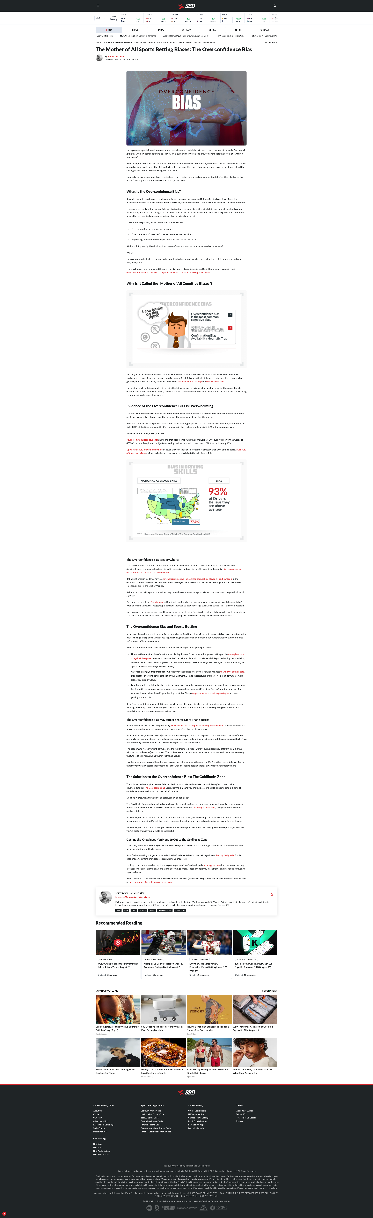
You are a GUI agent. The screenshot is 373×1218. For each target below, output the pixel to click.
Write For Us (99, 1128)
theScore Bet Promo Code (152, 1114)
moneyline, (233, 654)
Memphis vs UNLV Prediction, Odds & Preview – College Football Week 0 (163, 965)
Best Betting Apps (196, 1124)
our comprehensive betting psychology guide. (151, 882)
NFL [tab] (162, 30)
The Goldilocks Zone (154, 787)
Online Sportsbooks (197, 1110)
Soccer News (106, 959)
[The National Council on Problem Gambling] (218, 1208)
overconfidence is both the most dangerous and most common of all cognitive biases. (168, 272)
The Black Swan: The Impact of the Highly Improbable (197, 725)
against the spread (143, 658)
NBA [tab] (214, 30)
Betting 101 (241, 1114)
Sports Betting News (246, 959)
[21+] (149, 1208)
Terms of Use (191, 1165)
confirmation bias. (215, 381)
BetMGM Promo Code (151, 1110)
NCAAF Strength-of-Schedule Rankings (138, 35)
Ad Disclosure (271, 42)
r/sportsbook (156, 602)
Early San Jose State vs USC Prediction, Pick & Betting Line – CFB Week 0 (208, 967)
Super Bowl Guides (244, 1110)
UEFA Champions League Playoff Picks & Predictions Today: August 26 (118, 965)
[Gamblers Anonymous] (203, 1208)
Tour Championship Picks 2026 (229, 35)
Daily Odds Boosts (105, 35)
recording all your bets (204, 807)
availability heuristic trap (189, 381)
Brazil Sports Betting (197, 1121)
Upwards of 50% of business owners (144, 449)
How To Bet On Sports (246, 1117)
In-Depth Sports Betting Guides (118, 42)
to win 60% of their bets (232, 671)
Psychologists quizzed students (142, 439)
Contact (97, 1114)
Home (98, 42)
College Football (153, 959)
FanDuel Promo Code (150, 1124)
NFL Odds (97, 1144)
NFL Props (98, 1147)
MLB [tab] (136, 30)
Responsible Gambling (103, 1124)
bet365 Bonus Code (150, 1117)
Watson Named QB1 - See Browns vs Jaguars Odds (186, 35)
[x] (272, 894)
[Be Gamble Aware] (187, 1208)
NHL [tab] (239, 30)
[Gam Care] (157, 1208)
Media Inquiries (100, 1131)
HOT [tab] (109, 31)
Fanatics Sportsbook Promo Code (156, 1131)
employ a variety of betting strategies (210, 693)
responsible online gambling (168, 1188)
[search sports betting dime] (275, 6)
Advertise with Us (101, 1121)
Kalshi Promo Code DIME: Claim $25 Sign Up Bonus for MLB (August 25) (253, 965)
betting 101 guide (225, 855)
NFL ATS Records (101, 1154)
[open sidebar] (98, 5)
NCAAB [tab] (266, 30)
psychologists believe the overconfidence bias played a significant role (197, 578)
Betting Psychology (144, 42)
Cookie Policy (204, 1165)
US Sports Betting (196, 1114)
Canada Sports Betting (198, 1117)
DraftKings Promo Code (152, 1121)
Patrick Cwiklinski (116, 56)
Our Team (97, 1117)
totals (243, 654)
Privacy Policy (177, 1165)
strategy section (212, 865)
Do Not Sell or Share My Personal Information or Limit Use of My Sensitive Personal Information (186, 1201)
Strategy (239, 1121)
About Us (97, 1110)
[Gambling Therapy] (168, 1207)
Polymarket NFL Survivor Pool (265, 35)
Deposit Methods (196, 1128)
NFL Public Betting (101, 1151)
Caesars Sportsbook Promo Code (156, 1128)
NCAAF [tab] (188, 30)
